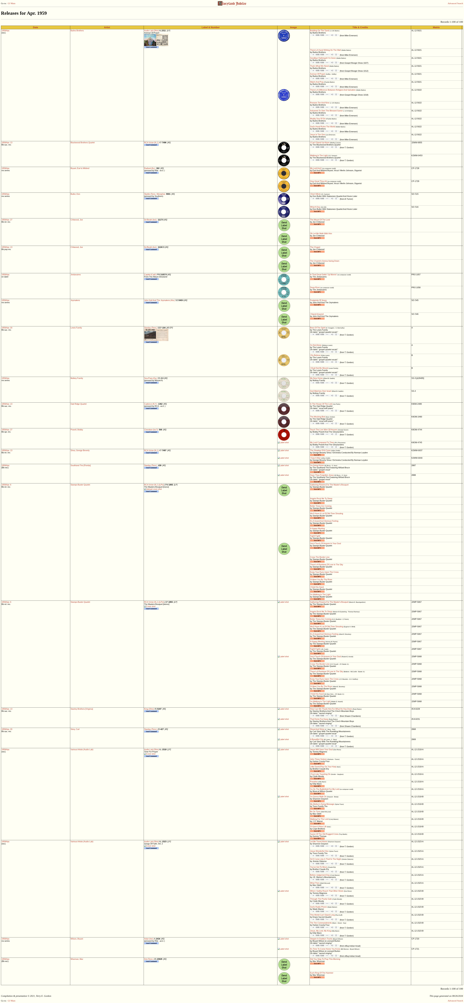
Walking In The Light (319, 155)
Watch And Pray (317, 82)
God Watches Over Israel (320, 391)
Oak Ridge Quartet (79, 404)
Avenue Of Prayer (317, 74)
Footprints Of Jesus (318, 300)
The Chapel (315, 247)
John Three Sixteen (318, 759)
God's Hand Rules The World (322, 127)
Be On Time (315, 812)
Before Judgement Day (320, 875)
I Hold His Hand (317, 587)
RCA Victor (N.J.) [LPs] (154, 485)
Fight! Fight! (315, 536)
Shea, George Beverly (80, 450)
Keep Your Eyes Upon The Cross (324, 572)
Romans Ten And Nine (319, 103)
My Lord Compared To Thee (322, 442)
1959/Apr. (5, 31)
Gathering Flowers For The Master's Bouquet (329, 485)
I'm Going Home (317, 465)
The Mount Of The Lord (320, 220)
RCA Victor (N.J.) (151, 143)
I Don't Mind (315, 194)
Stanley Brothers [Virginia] (82, 709)
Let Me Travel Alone (318, 842)
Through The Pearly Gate (321, 899)
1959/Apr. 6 (6, 485)
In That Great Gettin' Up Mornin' (323, 275)
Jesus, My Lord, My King (320, 931)
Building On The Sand (319, 31)
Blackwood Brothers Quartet (83, 143)
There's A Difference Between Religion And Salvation (333, 90)
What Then (314, 883)
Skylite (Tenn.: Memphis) (154, 194)
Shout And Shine (317, 729)
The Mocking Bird (317, 417)
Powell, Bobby (77, 430)
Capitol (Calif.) (150, 275)
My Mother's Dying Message (322, 804)
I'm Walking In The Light (320, 595)
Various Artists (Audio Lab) (82, 750)
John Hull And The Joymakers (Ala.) (159, 300)
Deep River (315, 288)
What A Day (315, 207)
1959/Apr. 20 (6, 328)
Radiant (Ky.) (149, 168)
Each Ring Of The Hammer (321, 973)
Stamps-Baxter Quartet (80, 485)
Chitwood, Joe (77, 220)
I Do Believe (315, 355)
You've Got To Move (318, 867)
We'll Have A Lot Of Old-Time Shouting (326, 513)
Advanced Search (455, 3)
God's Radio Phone (318, 907)
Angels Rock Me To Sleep (321, 499)
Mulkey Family (77, 378)
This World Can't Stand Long (322, 915)
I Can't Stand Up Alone (320, 143)
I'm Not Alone (315, 345)
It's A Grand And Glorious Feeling (324, 521)
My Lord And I (316, 168)
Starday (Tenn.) (150, 328)
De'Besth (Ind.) (150, 220)
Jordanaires (76, 275)
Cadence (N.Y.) (150, 404)
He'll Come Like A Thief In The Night (325, 859)
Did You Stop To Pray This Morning (325, 959)
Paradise (314, 782)
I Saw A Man (315, 458)
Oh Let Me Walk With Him (321, 234)
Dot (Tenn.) (149, 959)
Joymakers (75, 300)
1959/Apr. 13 (6, 143)
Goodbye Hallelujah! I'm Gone (323, 58)
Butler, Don (75, 194)
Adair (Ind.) (149, 939)
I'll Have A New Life (318, 827)
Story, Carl (75, 729)
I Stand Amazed (317, 314)
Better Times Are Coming (320, 506)
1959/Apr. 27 (6, 220)
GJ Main (11, 3)
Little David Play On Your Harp (323, 767)
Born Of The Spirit (317, 328)
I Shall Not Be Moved (319, 368)
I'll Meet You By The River (321, 580)
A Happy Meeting (317, 528)
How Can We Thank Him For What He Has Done (331, 709)
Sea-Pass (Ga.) (150, 378)
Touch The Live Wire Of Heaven (323, 430)
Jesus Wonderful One (319, 851)
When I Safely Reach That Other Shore (326, 891)
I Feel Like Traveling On (320, 774)
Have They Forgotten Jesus (322, 475)
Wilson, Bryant (77, 939)
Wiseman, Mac (77, 959)
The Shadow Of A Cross (320, 450)
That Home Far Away (319, 719)
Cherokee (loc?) (151, 430)
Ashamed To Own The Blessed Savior (326, 111)
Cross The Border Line (320, 557)
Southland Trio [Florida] (81, 465)
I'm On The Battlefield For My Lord (324, 789)
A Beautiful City (316, 739)
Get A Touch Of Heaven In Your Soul (325, 543)
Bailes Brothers (77, 31)
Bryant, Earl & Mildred (80, 168)
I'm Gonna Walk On (318, 797)
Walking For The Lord (319, 819)
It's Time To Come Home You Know (325, 949)
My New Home (316, 378)
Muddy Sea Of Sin (318, 119)
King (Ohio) (149, 709)
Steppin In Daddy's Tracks (321, 939)
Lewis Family (76, 328)
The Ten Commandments (321, 923)
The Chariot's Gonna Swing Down (324, 261)
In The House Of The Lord (321, 404)
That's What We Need (319, 66)
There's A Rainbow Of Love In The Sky (326, 565)
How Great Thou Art (318, 181)
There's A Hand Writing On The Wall (325, 50)
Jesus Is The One (317, 135)
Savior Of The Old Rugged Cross (324, 834)
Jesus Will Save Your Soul (321, 750)
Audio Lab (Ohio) (151, 31)
